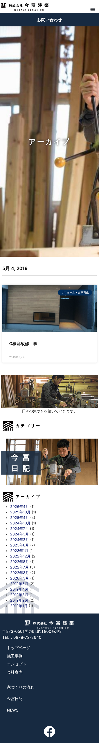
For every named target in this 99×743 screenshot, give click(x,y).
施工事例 (15, 656)
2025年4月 (19, 517)
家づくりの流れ (20, 687)
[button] (92, 9)
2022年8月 (19, 561)
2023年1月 (19, 550)
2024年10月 (20, 523)
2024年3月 (19, 534)
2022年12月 (20, 556)
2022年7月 (19, 567)
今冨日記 (15, 698)
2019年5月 (19, 583)
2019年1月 (19, 605)
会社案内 (15, 672)
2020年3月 (19, 578)
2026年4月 (19, 506)
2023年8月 (19, 545)
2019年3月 (19, 594)
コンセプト (16, 664)
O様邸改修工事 (23, 343)
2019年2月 (19, 600)
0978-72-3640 (27, 637)
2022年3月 (19, 572)
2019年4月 (19, 589)
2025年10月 (20, 512)
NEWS (12, 710)
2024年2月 (19, 539)
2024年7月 (19, 528)
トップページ (18, 647)
